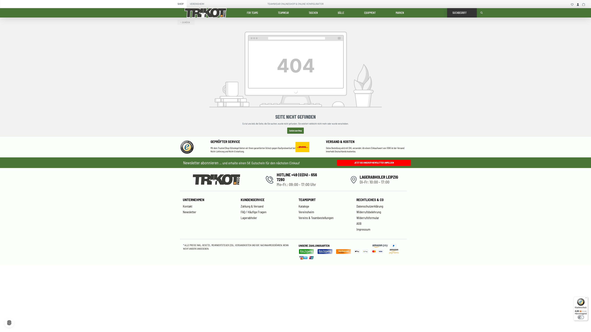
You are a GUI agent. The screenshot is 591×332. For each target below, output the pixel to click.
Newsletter (189, 212)
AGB (358, 223)
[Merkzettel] (572, 5)
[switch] (581, 317)
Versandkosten (243, 245)
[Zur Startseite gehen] (207, 13)
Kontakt (187, 206)
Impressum (363, 229)
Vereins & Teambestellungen (316, 218)
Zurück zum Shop (295, 131)
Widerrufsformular (367, 218)
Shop (181, 4)
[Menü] (586, 298)
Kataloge (304, 206)
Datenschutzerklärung (369, 206)
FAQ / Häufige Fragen (253, 212)
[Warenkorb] (583, 5)
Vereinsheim (197, 4)
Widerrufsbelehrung (368, 212)
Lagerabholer (249, 218)
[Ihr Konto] (578, 5)
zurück (186, 22)
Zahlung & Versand (252, 206)
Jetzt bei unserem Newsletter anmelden (374, 162)
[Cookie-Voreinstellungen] (9, 322)
